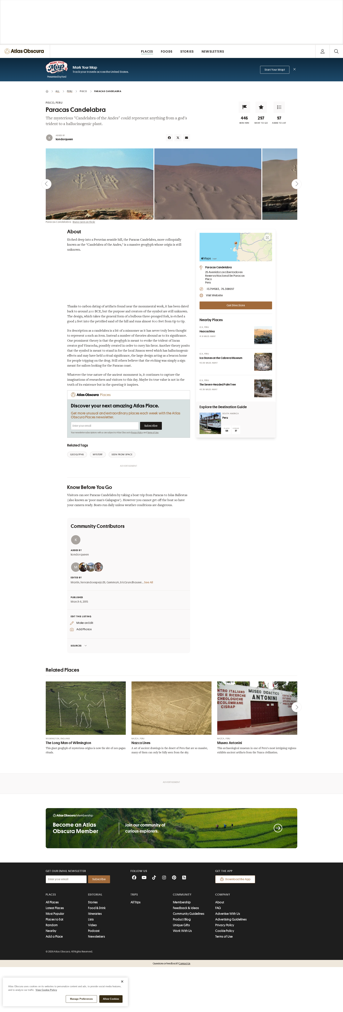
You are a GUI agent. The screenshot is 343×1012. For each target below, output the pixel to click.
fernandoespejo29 (93, 582)
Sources (76, 646)
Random (52, 925)
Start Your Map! (275, 69)
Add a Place (54, 936)
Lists (91, 919)
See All (148, 582)
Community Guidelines (188, 913)
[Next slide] (297, 184)
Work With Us (182, 930)
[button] (244, 107)
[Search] (336, 51)
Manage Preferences (81, 999)
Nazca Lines (140, 743)
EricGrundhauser (131, 582)
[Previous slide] (46, 184)
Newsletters (96, 936)
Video (92, 925)
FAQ (218, 908)
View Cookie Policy (46, 990)
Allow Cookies (111, 999)
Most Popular (55, 913)
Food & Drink (97, 908)
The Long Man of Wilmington (68, 743)
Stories (93, 902)
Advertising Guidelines (231, 919)
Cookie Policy (224, 930)
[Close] (122, 981)
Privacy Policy (137, 433)
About (219, 902)
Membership (182, 902)
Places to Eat (54, 919)
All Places (52, 902)
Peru (225, 417)
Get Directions (236, 305)
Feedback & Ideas (186, 908)
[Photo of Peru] (210, 423)
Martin (75, 582)
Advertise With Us (227, 913)
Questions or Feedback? (171, 963)
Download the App (238, 879)
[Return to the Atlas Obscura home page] (25, 51)
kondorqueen (64, 139)
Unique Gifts (181, 925)
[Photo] (263, 335)
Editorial (95, 894)
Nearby (51, 930)
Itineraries (95, 913)
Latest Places (55, 908)
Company (222, 894)
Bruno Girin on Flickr (84, 222)
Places (51, 894)
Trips (134, 894)
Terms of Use (152, 433)
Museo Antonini (229, 743)
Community (182, 894)
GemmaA (113, 582)
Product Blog (182, 919)
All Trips (136, 902)
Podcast (94, 930)
